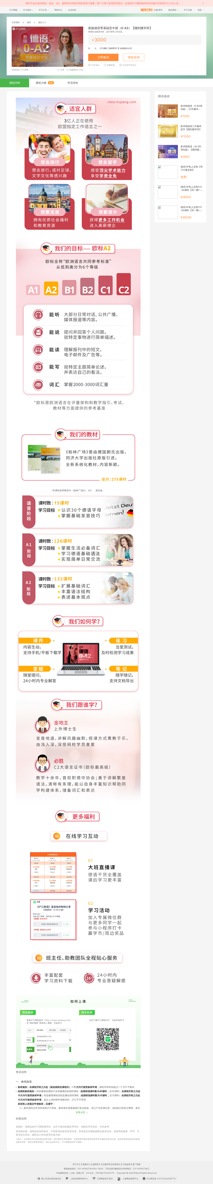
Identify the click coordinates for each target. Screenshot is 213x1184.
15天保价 (95, 65)
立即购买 (103, 57)
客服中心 (87, 1164)
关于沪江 (77, 1164)
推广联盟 (136, 1164)
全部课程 (16, 22)
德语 (29, 22)
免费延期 (111, 65)
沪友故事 (126, 1164)
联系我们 (116, 1164)
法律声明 (106, 1164)
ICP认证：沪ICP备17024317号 (100, 1173)
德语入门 (42, 22)
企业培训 (72, 10)
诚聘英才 (97, 1164)
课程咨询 (134, 57)
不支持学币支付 (129, 65)
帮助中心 (58, 10)
